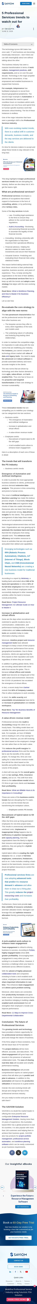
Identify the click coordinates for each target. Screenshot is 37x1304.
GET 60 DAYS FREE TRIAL (18, 1238)
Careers (27, 1283)
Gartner (26, 687)
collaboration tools (9, 974)
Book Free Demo (17, 1299)
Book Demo (18, 1267)
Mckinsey (25, 578)
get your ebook (23, 1206)
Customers (10, 1283)
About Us (18, 1281)
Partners (27, 1281)
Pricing (19, 1283)
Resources (9, 1281)
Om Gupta (9, 29)
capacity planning (12, 838)
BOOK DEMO (26, 3)
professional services (10, 751)
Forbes (32, 950)
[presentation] (2, 1187)
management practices (18, 70)
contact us (18, 1260)
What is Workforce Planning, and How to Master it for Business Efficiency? (18, 294)
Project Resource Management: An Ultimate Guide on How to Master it (18, 605)
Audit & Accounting (16, 227)
